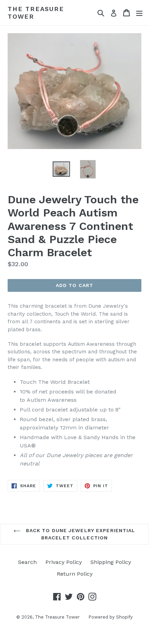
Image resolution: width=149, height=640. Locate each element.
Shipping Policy (110, 562)
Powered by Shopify (110, 617)
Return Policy (75, 574)
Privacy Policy (63, 562)
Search (27, 562)
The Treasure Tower (36, 12)
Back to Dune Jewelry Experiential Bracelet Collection (79, 534)
